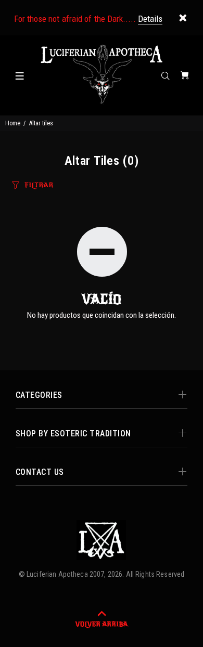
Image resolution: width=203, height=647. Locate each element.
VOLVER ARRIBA (101, 624)
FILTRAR (38, 185)
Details (150, 19)
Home (12, 123)
